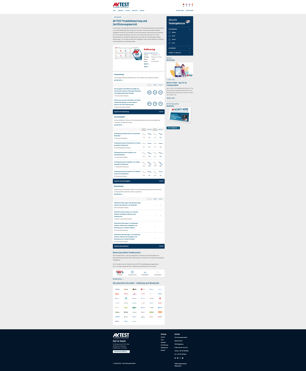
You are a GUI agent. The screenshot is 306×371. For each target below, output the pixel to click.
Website (146, 64)
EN (186, 6)
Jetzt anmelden (172, 128)
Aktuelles (120, 10)
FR (189, 6)
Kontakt (142, 10)
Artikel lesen (170, 98)
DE (183, 6)
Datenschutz (182, 363)
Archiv (146, 66)
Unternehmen (172, 48)
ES (192, 6)
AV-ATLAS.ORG (189, 10)
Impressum (178, 366)
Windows (174, 32)
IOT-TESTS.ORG (180, 10)
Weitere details (117, 279)
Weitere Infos (118, 80)
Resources (135, 10)
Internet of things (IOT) (175, 53)
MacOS (173, 36)
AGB (176, 363)
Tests (114, 10)
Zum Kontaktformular (120, 351)
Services (128, 10)
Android (174, 39)
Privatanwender (173, 29)
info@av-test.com (183, 347)
